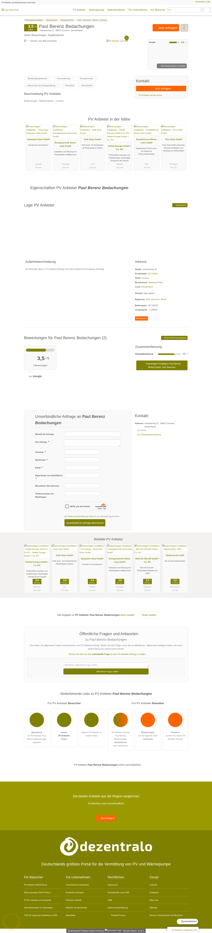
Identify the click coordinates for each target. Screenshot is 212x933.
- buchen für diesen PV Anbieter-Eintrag (175, 735)
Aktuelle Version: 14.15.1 (133, 931)
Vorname (39, 452)
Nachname (40, 460)
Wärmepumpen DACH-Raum (37, 892)
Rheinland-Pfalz (155, 282)
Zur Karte (141, 430)
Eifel (148, 299)
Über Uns (154, 900)
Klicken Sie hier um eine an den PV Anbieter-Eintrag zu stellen (107, 654)
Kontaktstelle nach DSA (118, 892)
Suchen (208, 10)
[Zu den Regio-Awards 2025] (11, 921)
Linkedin (153, 885)
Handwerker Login (202, 2)
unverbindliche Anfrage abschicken (85, 522)
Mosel (163, 299)
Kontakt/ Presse (117, 915)
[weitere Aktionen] (184, 27)
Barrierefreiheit (189, 921)
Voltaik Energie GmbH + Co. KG (119, 147)
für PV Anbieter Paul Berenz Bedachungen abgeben (37, 737)
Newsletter (71, 915)
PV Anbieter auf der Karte (150, 95)
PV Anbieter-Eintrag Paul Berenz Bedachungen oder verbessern (121, 739)
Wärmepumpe (96, 9)
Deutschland (147, 287)
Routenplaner (180, 205)
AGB (110, 900)
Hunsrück (155, 299)
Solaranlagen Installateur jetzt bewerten (163, 365)
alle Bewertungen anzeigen (173, 66)
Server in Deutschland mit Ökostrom (166, 915)
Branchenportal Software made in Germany (85, 931)
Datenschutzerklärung (78, 516)
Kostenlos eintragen (75, 892)
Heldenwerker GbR (175, 555)
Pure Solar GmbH (173, 139)
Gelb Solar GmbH (92, 139)
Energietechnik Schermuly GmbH (65, 144)
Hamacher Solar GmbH (38, 139)
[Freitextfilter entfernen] (202, 10)
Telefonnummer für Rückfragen (44, 495)
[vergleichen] (28, 43)
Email (38, 467)
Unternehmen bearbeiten (77, 885)
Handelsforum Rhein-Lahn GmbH (146, 141)
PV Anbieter (79, 9)
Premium (182, 122)
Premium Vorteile (73, 900)
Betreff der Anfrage (44, 434)
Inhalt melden (149, 614)
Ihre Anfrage (41, 442)
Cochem (145, 278)
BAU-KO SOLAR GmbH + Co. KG (147, 560)
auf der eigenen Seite (148, 735)
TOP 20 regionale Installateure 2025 (40, 915)
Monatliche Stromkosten (47, 486)
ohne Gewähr (127, 614)
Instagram (154, 892)
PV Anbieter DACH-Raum (35, 885)
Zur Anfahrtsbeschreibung (149, 434)
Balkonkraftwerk (116, 9)
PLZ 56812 (153, 273)
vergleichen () (184, 930)
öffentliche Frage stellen (107, 671)
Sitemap (153, 907)
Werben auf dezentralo (76, 907)
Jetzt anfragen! (167, 27)
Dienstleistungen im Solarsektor (38, 907)
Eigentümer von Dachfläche (48, 475)
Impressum (113, 885)
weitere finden (64, 735)
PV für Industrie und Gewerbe (37, 900)
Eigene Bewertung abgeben (175, 338)
